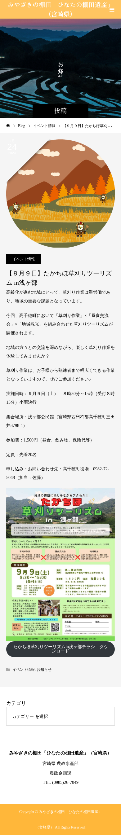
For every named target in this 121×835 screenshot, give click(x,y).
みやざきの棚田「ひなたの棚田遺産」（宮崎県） (60, 9)
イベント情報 (23, 259)
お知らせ (44, 669)
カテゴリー (18, 703)
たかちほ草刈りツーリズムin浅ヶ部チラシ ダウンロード (60, 648)
